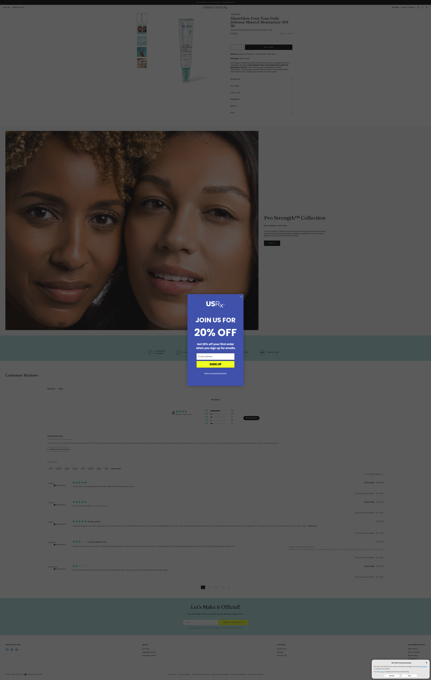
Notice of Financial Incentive (215, 373)
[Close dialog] (241, 296)
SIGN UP (215, 364)
